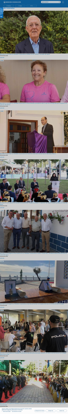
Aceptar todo (61, 410)
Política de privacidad (6, 411)
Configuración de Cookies (39, 410)
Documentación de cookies (16, 411)
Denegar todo (50, 410)
